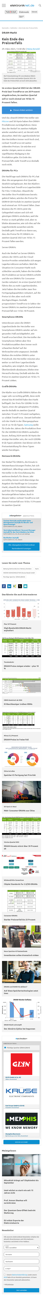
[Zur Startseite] (22, 5)
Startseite (5, 28)
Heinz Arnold (33, 48)
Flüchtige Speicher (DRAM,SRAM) (14, 577)
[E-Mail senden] (25, 586)
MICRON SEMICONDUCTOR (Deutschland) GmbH (19, 573)
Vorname (8, 1254)
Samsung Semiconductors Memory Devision (17, 569)
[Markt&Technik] (11, 12)
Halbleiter (13, 28)
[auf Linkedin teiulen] (9, 586)
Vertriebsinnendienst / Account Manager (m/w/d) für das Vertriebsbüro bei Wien (19, 531)
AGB (5, 1277)
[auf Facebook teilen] (4, 586)
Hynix (37, 569)
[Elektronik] (24, 12)
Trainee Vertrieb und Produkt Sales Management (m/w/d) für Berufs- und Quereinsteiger (18, 522)
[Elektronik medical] (21, 16)
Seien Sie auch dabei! (21, 1142)
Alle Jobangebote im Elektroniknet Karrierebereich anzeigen (21, 546)
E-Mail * (8, 1269)
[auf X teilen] (20, 586)
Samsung (28, 424)
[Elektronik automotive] (34, 12)
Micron (5, 121)
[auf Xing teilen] (15, 586)
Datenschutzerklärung (19, 1275)
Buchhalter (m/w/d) (11, 537)
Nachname (9, 1261)
